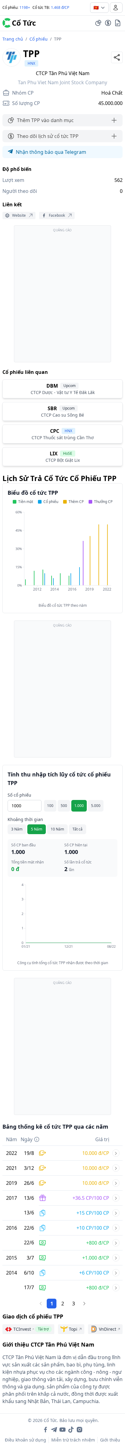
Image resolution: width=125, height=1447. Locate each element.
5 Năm (36, 829)
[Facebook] (45, 1429)
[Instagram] (79, 1429)
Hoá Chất (112, 92)
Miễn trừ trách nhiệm (73, 1440)
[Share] (117, 57)
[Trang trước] (41, 1303)
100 (50, 805)
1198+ (24, 7)
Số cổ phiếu (19, 795)
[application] (62, 555)
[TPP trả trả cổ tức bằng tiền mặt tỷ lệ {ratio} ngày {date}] (116, 1242)
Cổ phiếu (38, 39)
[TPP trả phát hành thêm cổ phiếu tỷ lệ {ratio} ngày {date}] (116, 1153)
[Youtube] (62, 1429)
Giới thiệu (110, 1440)
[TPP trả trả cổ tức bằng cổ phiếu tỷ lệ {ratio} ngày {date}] (116, 1213)
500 (64, 805)
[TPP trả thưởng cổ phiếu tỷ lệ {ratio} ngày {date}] (116, 1198)
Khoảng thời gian (25, 819)
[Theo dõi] (98, 23)
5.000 (95, 805)
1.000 (79, 805)
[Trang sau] (84, 1303)
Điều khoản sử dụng (25, 1440)
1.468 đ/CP (60, 7)
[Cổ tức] (108, 23)
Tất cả (78, 829)
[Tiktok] (71, 1429)
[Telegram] (54, 1429)
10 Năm (57, 829)
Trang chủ (12, 39)
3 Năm (16, 829)
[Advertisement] (62, 297)
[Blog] (118, 23)
